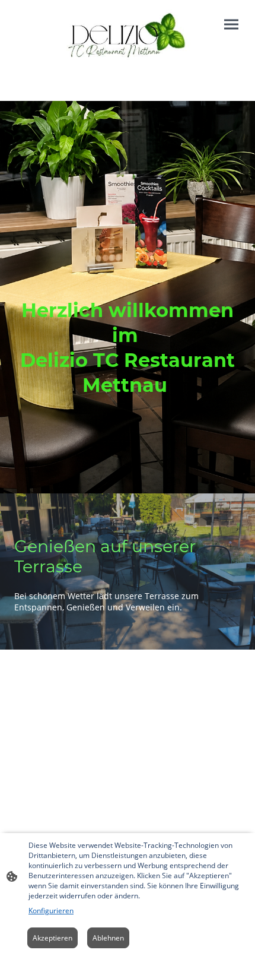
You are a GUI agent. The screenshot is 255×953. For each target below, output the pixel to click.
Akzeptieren (52, 938)
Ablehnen (108, 938)
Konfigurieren (51, 910)
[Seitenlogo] (127, 41)
